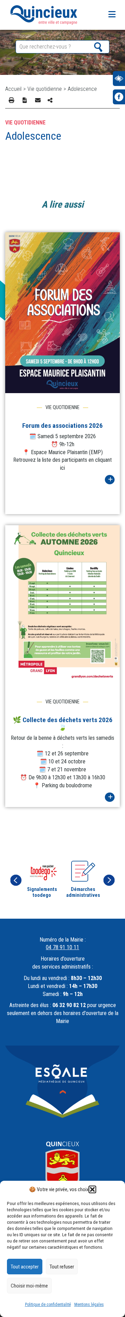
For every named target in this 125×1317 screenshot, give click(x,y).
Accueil (13, 89)
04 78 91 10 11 (62, 947)
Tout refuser (62, 1267)
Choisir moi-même (29, 1286)
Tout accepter (25, 1267)
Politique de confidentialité (48, 1304)
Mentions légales (89, 1304)
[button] (92, 1189)
